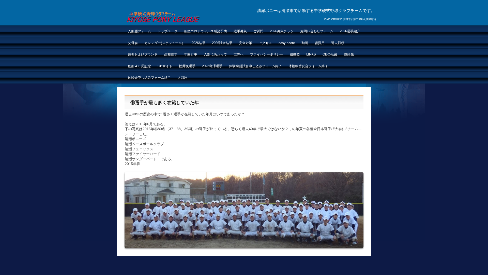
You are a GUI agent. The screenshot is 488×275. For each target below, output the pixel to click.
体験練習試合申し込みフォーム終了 (255, 66)
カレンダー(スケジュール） (164, 43)
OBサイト (165, 66)
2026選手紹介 (350, 31)
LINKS (311, 54)
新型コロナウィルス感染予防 (205, 31)
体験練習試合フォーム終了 (308, 66)
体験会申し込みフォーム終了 (149, 77)
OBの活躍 (330, 54)
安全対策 (245, 43)
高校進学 (170, 54)
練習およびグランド (143, 54)
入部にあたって (215, 54)
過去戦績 (337, 43)
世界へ (238, 54)
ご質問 (258, 31)
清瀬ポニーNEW (163, 16)
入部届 (182, 77)
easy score (287, 43)
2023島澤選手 (212, 66)
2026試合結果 (222, 43)
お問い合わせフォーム (316, 31)
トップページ (167, 31)
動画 (304, 43)
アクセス (265, 43)
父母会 (133, 43)
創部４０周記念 (139, 66)
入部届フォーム (139, 31)
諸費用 (320, 43)
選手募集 (240, 31)
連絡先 (349, 54)
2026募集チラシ (282, 31)
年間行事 (190, 54)
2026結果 (198, 43)
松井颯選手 (187, 66)
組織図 (295, 54)
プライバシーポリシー (266, 54)
